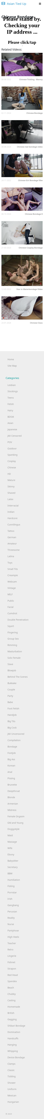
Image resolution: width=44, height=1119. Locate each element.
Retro (10, 949)
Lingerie (12, 955)
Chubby (12, 994)
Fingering (13, 632)
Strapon (12, 968)
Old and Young (15, 822)
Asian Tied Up (16, 4)
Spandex (12, 981)
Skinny (11, 486)
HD (9, 473)
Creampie (13, 575)
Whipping (13, 1051)
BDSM (11, 416)
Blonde (11, 797)
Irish (10, 898)
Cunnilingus (14, 524)
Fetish (11, 404)
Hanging (12, 1044)
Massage (12, 841)
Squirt (11, 626)
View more (22, 64)
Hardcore (12, 518)
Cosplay (12, 461)
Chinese (12, 467)
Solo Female (14, 657)
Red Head (13, 975)
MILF (10, 594)
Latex (10, 499)
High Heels (13, 936)
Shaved (11, 492)
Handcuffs (13, 1038)
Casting (11, 1000)
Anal (10, 772)
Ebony (11, 854)
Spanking (12, 454)
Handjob (12, 714)
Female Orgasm (16, 816)
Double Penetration (18, 619)
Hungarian (13, 1101)
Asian (10, 423)
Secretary (13, 867)
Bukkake (12, 683)
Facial (10, 607)
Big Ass (11, 759)
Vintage (12, 588)
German (12, 537)
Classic (11, 1070)
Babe (10, 702)
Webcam (12, 581)
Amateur (12, 543)
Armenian (13, 803)
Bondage (12, 746)
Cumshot (12, 613)
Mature (11, 480)
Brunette (12, 784)
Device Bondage (16, 1057)
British (11, 1013)
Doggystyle (13, 829)
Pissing (11, 778)
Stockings (13, 391)
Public (11, 600)
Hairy (10, 410)
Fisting (11, 886)
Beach (11, 987)
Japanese (12, 429)
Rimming (12, 645)
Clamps (11, 1063)
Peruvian (12, 911)
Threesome (14, 549)
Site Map (12, 365)
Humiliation (14, 879)
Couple (11, 689)
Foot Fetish (13, 708)
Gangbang (13, 905)
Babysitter (13, 860)
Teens (11, 397)
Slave (10, 664)
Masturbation (15, 651)
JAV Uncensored (16, 733)
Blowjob (12, 670)
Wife (10, 848)
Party (10, 695)
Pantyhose (13, 930)
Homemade (14, 1006)
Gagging (12, 1019)
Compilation (14, 740)
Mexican (12, 1095)
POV (10, 442)
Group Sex (13, 638)
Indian (11, 511)
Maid (10, 835)
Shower (12, 1082)
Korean (11, 765)
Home (11, 359)
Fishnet (11, 962)
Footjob (12, 753)
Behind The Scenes (18, 676)
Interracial (13, 505)
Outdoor (12, 448)
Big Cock (12, 727)
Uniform (12, 1089)
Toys (10, 562)
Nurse (11, 924)
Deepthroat (14, 791)
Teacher (12, 943)
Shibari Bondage (16, 1025)
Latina (11, 556)
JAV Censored (15, 435)
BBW (10, 873)
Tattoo (11, 530)
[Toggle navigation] (40, 4)
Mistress (12, 810)
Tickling (12, 1076)
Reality (11, 917)
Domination (14, 1032)
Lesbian (12, 385)
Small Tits (13, 569)
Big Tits (11, 721)
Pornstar (12, 892)
